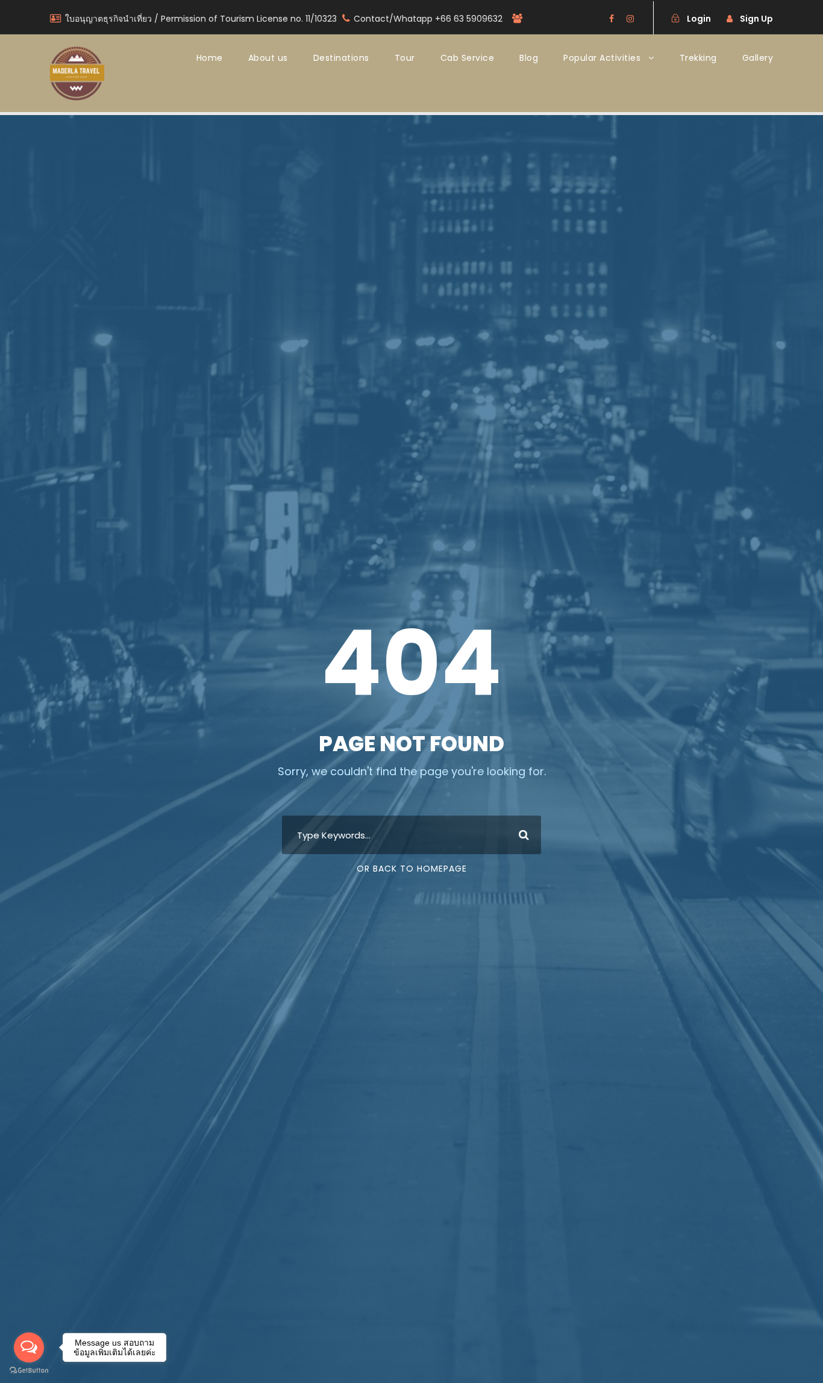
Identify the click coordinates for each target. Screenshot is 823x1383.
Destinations (341, 58)
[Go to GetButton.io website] (29, 1371)
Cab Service (467, 58)
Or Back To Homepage (412, 869)
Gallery (758, 58)
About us (268, 58)
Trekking (698, 58)
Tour (405, 58)
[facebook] (611, 19)
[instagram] (630, 19)
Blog (528, 58)
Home (209, 58)
